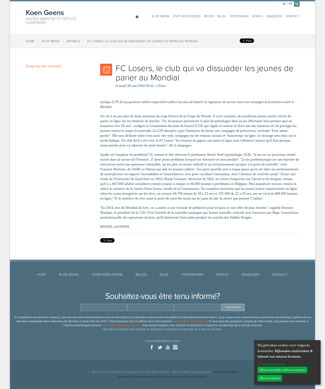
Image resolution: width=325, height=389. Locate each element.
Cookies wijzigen (225, 372)
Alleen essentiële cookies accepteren (282, 370)
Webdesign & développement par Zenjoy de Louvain (150, 376)
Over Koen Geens (187, 16)
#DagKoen (274, 16)
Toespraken (239, 16)
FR (290, 4)
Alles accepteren (270, 378)
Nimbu (202, 376)
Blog (222, 16)
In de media (160, 16)
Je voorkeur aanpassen (271, 364)
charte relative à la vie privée (190, 321)
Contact (292, 16)
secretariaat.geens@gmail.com (122, 325)
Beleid (209, 16)
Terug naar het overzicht (43, 66)
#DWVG (257, 16)
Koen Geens (51, 16)
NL (284, 4)
